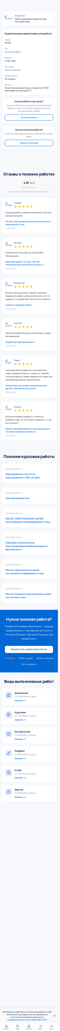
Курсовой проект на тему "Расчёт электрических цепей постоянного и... (25, 263)
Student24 (20, 16)
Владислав (19, 283)
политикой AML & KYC (36, 1019)
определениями (15, 1019)
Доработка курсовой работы (20, 342)
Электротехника (12, 70)
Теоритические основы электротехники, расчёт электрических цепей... (26, 387)
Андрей (17, 203)
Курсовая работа (13, 52)
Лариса (17, 407)
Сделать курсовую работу (18, 304)
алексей (18, 323)
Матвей (17, 243)
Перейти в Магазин (29, 143)
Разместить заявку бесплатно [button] (29, 649)
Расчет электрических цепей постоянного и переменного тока (28, 223)
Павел (17, 360)
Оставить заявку (29, 117)
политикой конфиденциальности (27, 1017)
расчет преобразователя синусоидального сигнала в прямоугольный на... (27, 430)
